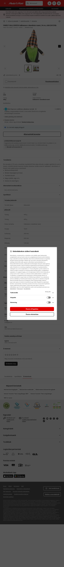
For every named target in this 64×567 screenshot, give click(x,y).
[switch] (49, 298)
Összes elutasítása (32, 314)
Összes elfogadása (32, 309)
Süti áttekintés (27, 288)
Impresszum (20, 288)
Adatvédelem (13, 288)
